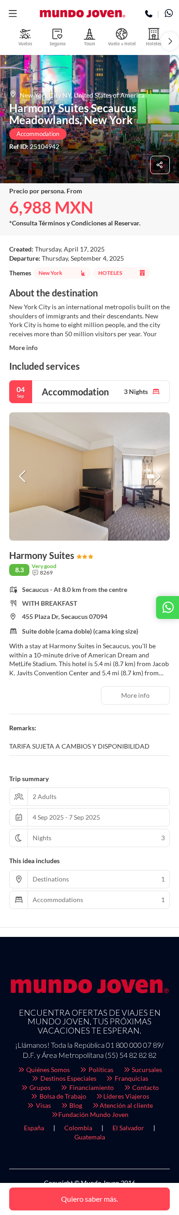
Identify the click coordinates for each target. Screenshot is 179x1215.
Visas (42, 1105)
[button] (12, 13)
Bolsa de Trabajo (62, 1096)
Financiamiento (91, 1087)
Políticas (100, 1069)
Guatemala (89, 1137)
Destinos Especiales (67, 1078)
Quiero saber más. (89, 1198)
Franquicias (130, 1078)
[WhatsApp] (168, 14)
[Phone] (149, 14)
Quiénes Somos (47, 1069)
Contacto (145, 1087)
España (34, 1128)
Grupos (39, 1087)
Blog (75, 1105)
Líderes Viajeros (126, 1096)
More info (23, 347)
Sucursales (146, 1069)
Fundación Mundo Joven (93, 1114)
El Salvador (128, 1128)
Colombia (78, 1128)
